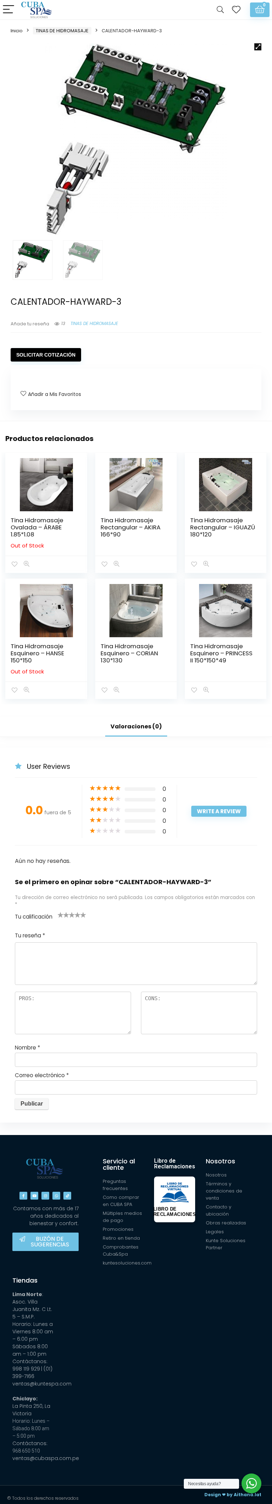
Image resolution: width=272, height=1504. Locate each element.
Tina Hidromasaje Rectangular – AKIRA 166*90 (130, 527)
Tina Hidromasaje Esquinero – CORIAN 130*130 (129, 653)
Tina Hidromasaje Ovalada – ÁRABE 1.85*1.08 (37, 527)
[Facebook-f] (23, 1196)
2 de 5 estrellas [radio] (63, 915)
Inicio (17, 30)
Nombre (27, 1047)
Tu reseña (30, 935)
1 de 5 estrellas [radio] (60, 915)
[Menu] (8, 9)
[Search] (220, 9)
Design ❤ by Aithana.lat (232, 1495)
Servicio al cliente (119, 1164)
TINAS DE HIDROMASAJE (62, 30)
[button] (257, 46)
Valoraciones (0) (136, 726)
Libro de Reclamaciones (174, 1163)
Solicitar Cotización (45, 355)
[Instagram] (45, 1196)
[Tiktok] (67, 1196)
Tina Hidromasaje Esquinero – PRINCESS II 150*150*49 (221, 653)
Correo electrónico (42, 1075)
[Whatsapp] (56, 1196)
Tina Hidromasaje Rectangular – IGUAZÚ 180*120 (222, 527)
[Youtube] (34, 1196)
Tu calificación (33, 916)
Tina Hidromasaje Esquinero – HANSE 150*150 (37, 653)
